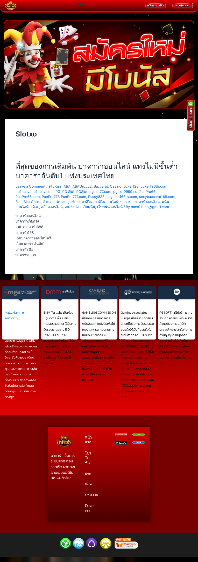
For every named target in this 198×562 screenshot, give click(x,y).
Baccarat (101, 186)
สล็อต (34, 207)
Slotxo (48, 202)
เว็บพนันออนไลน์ (110, 207)
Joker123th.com (154, 186)
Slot (18, 202)
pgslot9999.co (125, 192)
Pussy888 (96, 197)
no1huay (22, 192)
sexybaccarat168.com (157, 197)
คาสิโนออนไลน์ (106, 202)
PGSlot (81, 192)
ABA (67, 186)
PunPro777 (50, 197)
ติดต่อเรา (89, 508)
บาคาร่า (126, 202)
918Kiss (55, 186)
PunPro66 (147, 192)
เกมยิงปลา (73, 207)
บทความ (89, 494)
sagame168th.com (121, 197)
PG (58, 192)
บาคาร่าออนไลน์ (147, 202)
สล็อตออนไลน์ (52, 207)
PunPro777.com (73, 197)
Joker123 (131, 186)
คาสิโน (87, 202)
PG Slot (68, 192)
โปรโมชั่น (88, 458)
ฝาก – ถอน (88, 478)
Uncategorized (68, 202)
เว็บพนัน (89, 207)
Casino (115, 186)
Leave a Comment (30, 186)
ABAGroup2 (82, 186)
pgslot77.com (100, 192)
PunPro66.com (27, 197)
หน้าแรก (88, 440)
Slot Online (32, 202)
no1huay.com (42, 192)
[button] (81, 4)
